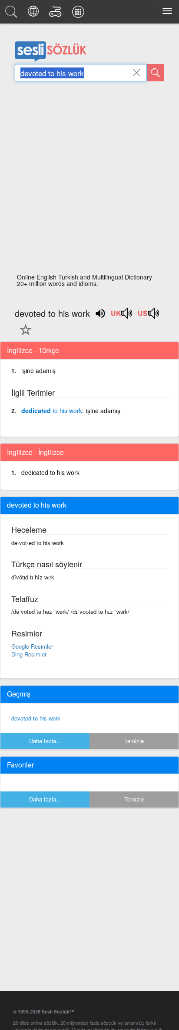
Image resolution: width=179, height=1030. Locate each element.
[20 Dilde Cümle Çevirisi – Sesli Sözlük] (34, 14)
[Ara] (155, 72)
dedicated (51, 410)
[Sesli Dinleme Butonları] (122, 316)
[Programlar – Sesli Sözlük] (79, 14)
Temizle (134, 741)
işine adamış (38, 370)
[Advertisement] (89, 179)
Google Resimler (32, 646)
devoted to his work (35, 718)
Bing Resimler (28, 654)
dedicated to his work (50, 472)
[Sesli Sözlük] (12, 14)
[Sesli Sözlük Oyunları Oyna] (56, 14)
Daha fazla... (45, 741)
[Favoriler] (23, 334)
